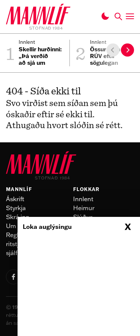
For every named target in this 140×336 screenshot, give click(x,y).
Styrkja (16, 208)
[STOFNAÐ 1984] (38, 15)
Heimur (83, 208)
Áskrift (15, 199)
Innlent (83, 199)
